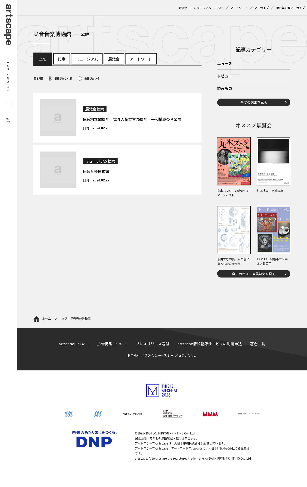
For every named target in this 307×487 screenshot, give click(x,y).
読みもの (224, 88)
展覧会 (182, 8)
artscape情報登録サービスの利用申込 (210, 343)
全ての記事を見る (253, 102)
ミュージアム (202, 8)
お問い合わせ (187, 355)
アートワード (239, 8)
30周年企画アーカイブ (290, 8)
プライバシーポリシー (159, 355)
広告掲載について (112, 343)
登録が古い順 (91, 78)
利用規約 (133, 355)
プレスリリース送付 (152, 343)
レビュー (224, 76)
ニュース (224, 64)
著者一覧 (257, 343)
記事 (221, 8)
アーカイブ (261, 8)
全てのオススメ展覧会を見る (253, 273)
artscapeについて (74, 343)
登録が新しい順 (63, 78)
